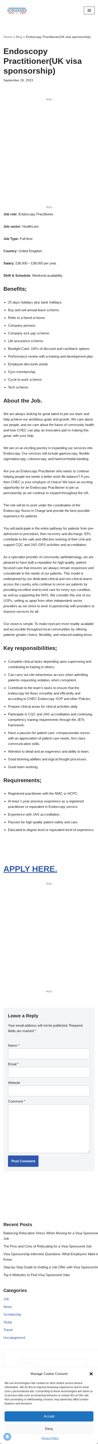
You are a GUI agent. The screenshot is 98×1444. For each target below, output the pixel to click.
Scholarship (12, 1314)
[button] (91, 1374)
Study (7, 1322)
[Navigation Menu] (89, 10)
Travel (8, 1330)
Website (14, 1083)
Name (13, 1045)
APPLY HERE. (30, 869)
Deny (49, 1429)
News (7, 1307)
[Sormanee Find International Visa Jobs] (17, 10)
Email (13, 1064)
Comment (16, 1101)
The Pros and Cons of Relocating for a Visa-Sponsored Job (47, 1246)
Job (6, 1299)
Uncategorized (14, 1337)
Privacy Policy (50, 1438)
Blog (19, 37)
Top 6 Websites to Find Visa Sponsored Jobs (36, 1275)
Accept (49, 1416)
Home (7, 37)
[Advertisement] (49, 153)
